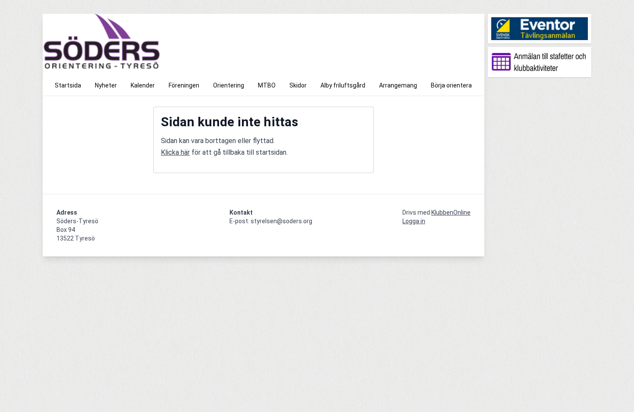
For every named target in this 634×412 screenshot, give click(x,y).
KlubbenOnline (451, 212)
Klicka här (175, 152)
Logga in (413, 221)
